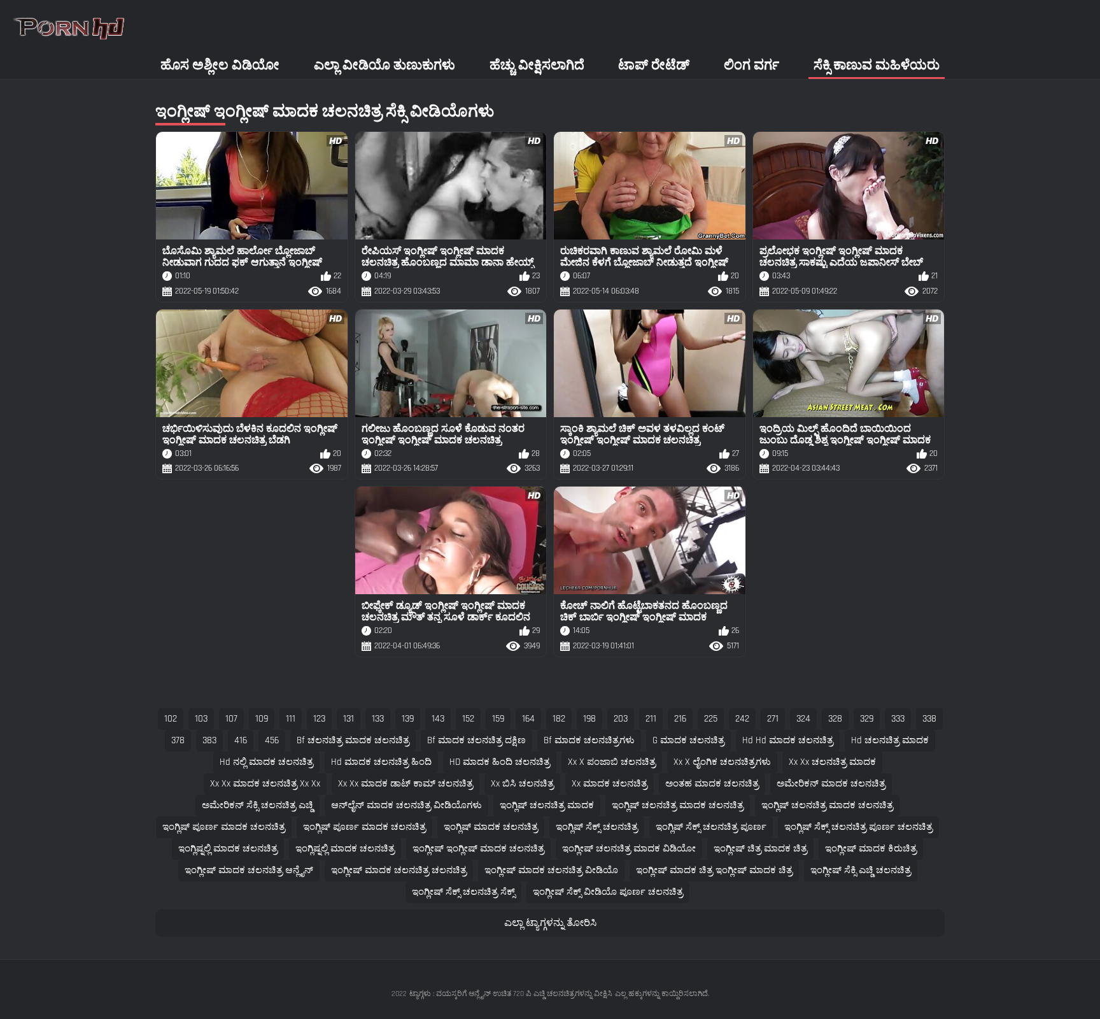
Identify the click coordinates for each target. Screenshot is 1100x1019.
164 (528, 719)
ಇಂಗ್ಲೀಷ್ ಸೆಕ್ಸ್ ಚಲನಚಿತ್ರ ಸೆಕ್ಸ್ (463, 892)
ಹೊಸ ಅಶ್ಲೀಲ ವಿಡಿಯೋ (219, 65)
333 (898, 719)
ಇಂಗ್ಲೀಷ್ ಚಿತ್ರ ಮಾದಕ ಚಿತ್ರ (760, 849)
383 (209, 740)
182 (559, 719)
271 (773, 719)
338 (929, 719)
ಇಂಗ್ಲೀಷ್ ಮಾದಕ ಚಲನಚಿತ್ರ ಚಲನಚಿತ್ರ (399, 870)
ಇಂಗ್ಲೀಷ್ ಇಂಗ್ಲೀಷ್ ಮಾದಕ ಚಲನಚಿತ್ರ (478, 849)
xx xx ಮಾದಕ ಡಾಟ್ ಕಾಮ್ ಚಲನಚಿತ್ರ (405, 784)
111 (290, 719)
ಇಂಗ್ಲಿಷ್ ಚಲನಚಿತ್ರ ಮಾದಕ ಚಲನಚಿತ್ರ (678, 805)
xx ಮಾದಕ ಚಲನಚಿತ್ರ (609, 784)
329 (866, 719)
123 (319, 719)
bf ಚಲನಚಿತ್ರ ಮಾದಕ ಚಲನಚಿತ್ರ (353, 740)
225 (710, 719)
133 (378, 719)
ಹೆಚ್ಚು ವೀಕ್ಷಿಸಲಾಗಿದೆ (537, 65)
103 (201, 719)
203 (621, 719)
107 (231, 719)
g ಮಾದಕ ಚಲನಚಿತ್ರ (688, 740)
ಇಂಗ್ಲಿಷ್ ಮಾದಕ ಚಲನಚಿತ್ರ (491, 827)
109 (261, 719)
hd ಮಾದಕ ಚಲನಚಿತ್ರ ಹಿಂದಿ (381, 762)
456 (272, 740)
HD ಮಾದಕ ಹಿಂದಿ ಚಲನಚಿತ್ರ (499, 762)
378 (178, 740)
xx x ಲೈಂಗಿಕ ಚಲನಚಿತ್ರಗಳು (722, 762)
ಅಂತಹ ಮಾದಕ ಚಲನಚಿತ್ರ (712, 784)
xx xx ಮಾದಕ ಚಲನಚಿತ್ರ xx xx (265, 784)
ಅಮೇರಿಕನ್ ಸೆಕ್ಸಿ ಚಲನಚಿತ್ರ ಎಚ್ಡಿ (257, 805)
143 (438, 719)
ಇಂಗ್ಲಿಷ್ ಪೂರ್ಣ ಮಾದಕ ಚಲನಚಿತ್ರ (223, 827)
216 (680, 719)
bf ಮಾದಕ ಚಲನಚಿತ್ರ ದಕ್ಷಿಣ (476, 740)
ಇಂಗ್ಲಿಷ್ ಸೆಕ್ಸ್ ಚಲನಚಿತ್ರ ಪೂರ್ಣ (711, 827)
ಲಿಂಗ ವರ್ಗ (751, 65)
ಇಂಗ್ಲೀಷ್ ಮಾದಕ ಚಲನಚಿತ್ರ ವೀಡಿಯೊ (551, 870)
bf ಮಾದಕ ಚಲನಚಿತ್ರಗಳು (589, 740)
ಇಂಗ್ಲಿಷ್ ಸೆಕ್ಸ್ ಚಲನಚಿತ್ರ (597, 827)
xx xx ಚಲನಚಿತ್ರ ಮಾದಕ (832, 762)
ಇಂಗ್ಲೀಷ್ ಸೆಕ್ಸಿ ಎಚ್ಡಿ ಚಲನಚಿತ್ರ (860, 870)
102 (170, 719)
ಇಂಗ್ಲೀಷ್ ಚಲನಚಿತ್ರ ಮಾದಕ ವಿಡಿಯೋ (629, 849)
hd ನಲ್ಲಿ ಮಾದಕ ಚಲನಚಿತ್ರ (266, 762)
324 (803, 719)
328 (835, 719)
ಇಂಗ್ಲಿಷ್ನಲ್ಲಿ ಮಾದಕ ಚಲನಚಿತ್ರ (228, 849)
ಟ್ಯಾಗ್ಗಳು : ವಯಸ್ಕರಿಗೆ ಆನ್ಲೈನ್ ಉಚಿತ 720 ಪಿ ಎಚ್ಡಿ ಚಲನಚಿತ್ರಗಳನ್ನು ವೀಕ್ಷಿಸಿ (510, 994)
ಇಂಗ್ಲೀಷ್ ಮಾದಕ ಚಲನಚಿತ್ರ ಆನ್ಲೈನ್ (249, 870)
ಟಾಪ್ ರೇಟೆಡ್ (653, 65)
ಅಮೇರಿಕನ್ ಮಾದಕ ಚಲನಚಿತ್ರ (831, 784)
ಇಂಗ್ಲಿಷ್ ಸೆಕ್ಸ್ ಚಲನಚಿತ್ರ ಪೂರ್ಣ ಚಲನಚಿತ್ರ (858, 827)
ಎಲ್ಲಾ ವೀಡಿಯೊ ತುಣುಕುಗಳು (384, 65)
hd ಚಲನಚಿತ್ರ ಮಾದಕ (890, 740)
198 (589, 719)
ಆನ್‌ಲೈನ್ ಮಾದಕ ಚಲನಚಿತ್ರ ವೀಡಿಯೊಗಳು (406, 805)
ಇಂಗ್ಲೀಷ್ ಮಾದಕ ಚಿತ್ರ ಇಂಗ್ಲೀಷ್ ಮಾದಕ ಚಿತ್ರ (714, 870)
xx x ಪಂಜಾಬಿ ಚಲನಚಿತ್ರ (612, 762)
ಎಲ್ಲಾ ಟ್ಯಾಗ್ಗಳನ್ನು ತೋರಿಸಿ (550, 923)
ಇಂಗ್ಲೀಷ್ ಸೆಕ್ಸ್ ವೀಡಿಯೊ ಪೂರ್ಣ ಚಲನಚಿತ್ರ (608, 892)
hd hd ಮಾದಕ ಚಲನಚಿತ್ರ (787, 740)
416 (240, 740)
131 (348, 719)
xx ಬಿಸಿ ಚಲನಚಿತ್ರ (522, 784)
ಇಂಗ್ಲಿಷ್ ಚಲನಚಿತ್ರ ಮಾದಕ (547, 805)
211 (650, 719)
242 (742, 719)
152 (468, 719)
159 (498, 719)
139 (408, 719)
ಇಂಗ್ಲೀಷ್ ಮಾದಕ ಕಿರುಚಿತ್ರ (871, 849)
